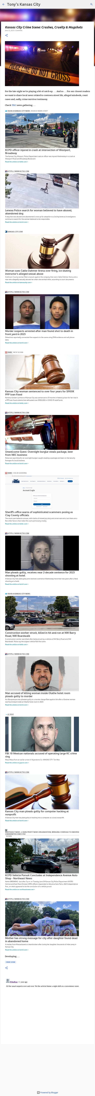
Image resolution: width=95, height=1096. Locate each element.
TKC (14, 105)
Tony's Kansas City (23, 4)
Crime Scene (10, 962)
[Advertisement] (47, 1068)
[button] (6, 35)
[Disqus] (47, 1009)
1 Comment (18, 30)
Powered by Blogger (49, 1092)
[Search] (91, 4)
